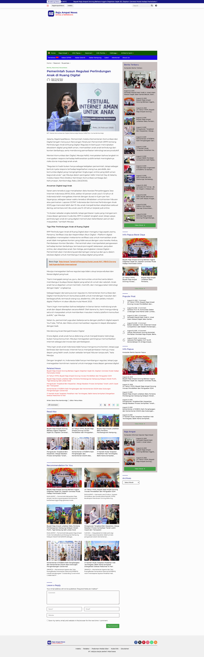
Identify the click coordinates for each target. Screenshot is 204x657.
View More (139, 225)
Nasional (88, 53)
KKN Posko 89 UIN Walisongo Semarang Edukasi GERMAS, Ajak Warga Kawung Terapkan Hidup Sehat (146, 178)
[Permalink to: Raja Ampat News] (48, 80)
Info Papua (76, 53)
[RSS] (155, 642)
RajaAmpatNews (58, 5)
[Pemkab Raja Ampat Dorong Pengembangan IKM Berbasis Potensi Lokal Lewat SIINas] (129, 217)
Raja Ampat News (57, 79)
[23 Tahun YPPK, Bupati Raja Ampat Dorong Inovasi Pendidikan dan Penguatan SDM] (83, 420)
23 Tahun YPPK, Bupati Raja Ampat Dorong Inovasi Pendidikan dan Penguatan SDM (79, 376)
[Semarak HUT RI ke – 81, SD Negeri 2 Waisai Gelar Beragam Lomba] (129, 189)
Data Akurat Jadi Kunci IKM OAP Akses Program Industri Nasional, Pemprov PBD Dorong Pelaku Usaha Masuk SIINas (145, 198)
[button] (152, 5)
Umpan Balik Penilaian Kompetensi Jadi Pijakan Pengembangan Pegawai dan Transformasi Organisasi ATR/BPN (145, 159)
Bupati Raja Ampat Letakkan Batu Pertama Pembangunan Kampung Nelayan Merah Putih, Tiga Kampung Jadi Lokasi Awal (82, 380)
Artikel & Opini (126, 53)
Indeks (70, 5)
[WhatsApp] (151, 642)
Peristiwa (51, 58)
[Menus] (48, 5)
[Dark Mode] (156, 5)
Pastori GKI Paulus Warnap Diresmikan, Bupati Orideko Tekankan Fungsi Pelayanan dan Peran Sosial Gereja (144, 207)
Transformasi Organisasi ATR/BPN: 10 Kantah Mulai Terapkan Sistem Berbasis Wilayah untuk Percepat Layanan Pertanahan (145, 169)
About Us (126, 58)
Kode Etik (114, 649)
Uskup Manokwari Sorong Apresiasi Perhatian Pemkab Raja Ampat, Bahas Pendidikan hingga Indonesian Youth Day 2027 (142, 333)
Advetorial (116, 58)
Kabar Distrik (80, 58)
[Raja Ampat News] (63, 13)
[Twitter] (140, 642)
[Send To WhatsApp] (117, 405)
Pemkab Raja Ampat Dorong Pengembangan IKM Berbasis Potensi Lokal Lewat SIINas (145, 217)
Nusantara (63, 67)
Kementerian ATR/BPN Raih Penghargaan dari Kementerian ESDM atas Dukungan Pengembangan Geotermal (79, 390)
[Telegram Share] (113, 405)
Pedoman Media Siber (100, 649)
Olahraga (113, 53)
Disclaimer (125, 649)
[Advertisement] (102, 35)
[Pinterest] (143, 642)
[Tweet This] (105, 405)
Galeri (106, 58)
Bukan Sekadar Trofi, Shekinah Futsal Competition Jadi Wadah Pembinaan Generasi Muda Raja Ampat (141, 326)
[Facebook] (136, 642)
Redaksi (86, 649)
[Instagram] (147, 642)
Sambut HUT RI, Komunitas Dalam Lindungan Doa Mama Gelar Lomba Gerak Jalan (140, 311)
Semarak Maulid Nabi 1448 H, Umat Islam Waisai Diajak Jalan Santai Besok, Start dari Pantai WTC (139, 93)
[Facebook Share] (100, 405)
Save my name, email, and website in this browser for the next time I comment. (78, 621)
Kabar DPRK (66, 58)
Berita (49, 67)
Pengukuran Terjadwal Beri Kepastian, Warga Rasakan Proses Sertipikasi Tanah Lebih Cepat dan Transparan (82, 385)
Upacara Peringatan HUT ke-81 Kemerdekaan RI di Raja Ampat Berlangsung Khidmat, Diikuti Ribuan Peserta (141, 341)
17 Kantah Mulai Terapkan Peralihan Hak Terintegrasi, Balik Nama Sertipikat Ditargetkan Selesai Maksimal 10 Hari (81, 394)
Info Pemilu (100, 53)
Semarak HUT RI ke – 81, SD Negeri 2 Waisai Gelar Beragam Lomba (145, 188)
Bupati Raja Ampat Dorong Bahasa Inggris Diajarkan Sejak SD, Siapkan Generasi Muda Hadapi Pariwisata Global (81, 2)
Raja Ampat (63, 53)
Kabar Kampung (95, 58)
